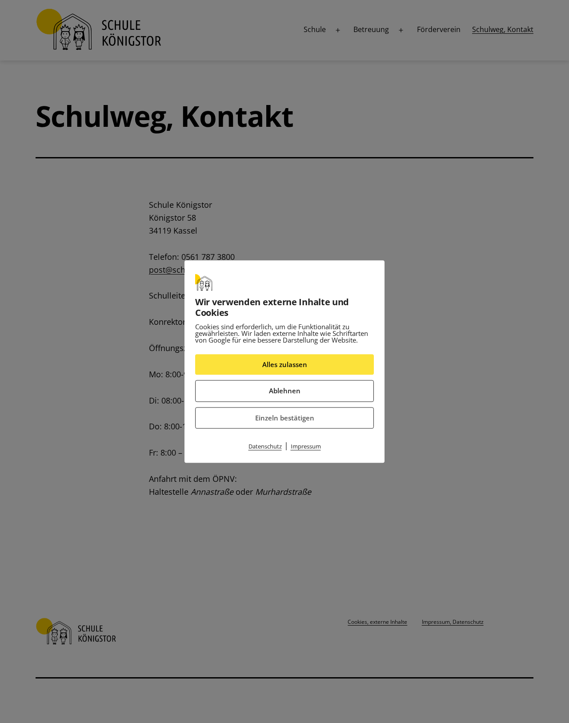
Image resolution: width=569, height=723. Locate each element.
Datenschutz (265, 446)
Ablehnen (285, 390)
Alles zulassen (284, 364)
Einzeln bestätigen (284, 417)
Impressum (306, 446)
